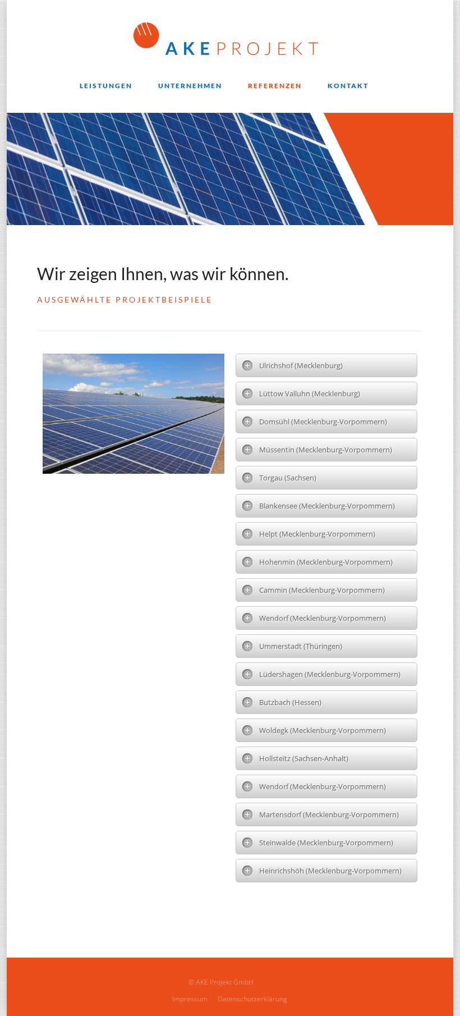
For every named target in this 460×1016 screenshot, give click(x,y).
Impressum (190, 999)
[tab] (326, 365)
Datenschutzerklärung (252, 999)
